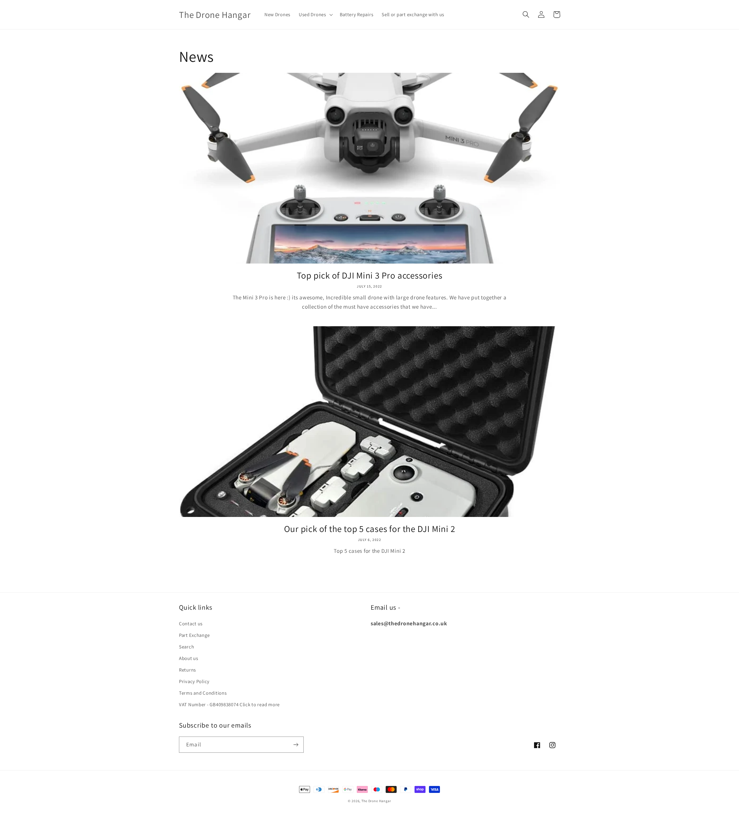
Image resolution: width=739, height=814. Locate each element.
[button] (314, 15)
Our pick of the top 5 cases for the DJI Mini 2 (369, 529)
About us (188, 658)
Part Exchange (194, 635)
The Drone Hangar (376, 801)
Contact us (191, 623)
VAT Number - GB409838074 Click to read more (229, 704)
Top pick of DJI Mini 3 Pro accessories (370, 275)
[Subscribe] (295, 745)
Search (186, 647)
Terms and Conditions (203, 693)
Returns (187, 670)
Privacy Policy (194, 681)
